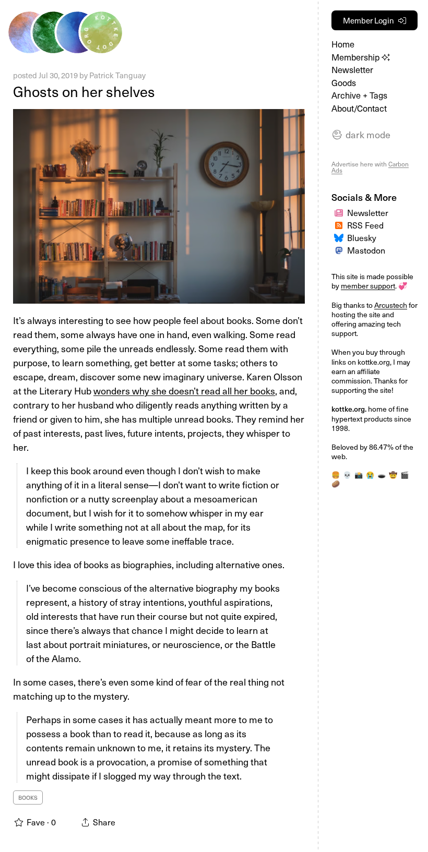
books (28, 797)
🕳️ (381, 474)
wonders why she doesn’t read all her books (184, 390)
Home (342, 44)
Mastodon (366, 250)
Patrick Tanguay (117, 75)
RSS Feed (365, 225)
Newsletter (352, 69)
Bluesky (361, 237)
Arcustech (390, 304)
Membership (356, 57)
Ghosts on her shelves (84, 91)
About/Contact (359, 108)
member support (368, 285)
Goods (343, 82)
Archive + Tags (359, 95)
